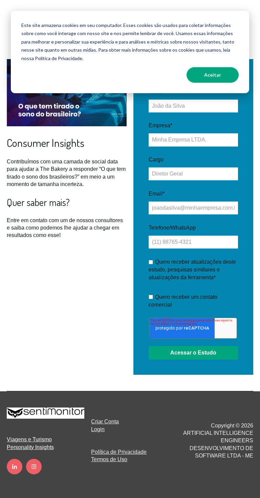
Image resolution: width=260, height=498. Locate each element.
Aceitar (212, 75)
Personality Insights (30, 447)
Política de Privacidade (119, 452)
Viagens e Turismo (29, 439)
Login (98, 429)
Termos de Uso (109, 459)
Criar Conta (105, 421)
